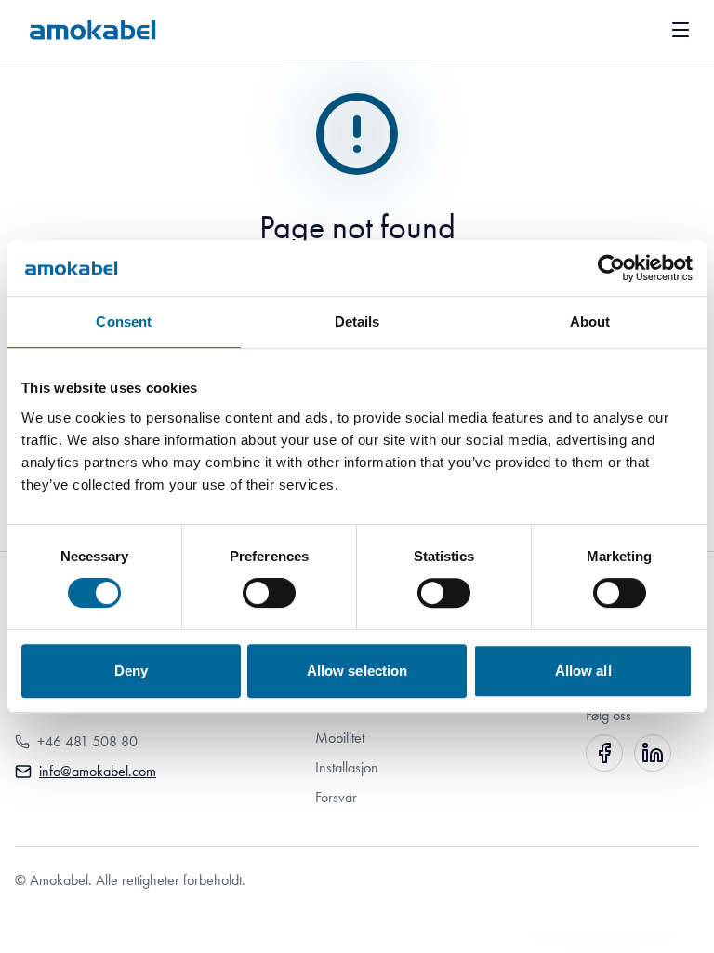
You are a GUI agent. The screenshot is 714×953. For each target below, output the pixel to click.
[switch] (269, 593)
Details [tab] (357, 321)
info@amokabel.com (97, 771)
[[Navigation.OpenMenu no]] (680, 29)
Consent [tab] (124, 321)
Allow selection (357, 670)
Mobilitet (339, 737)
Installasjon (346, 767)
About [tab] (590, 321)
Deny (131, 670)
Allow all (583, 670)
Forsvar (336, 797)
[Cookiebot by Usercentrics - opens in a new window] (611, 268)
